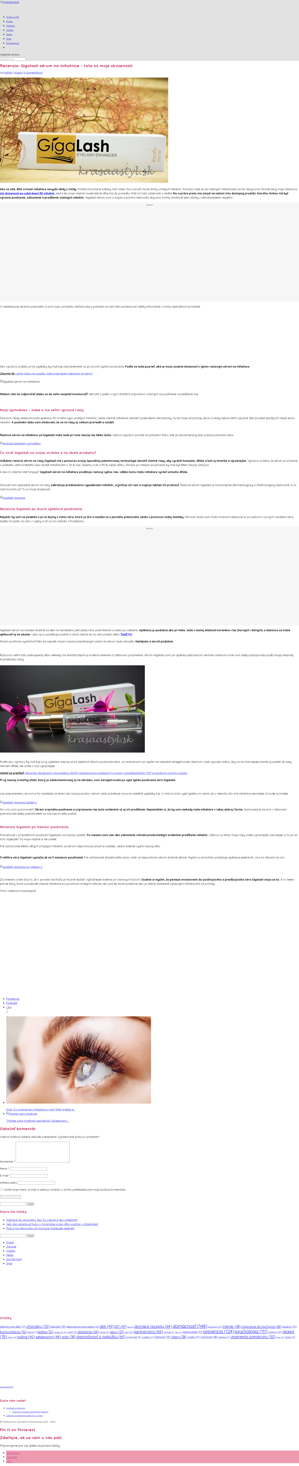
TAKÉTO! (126, 634)
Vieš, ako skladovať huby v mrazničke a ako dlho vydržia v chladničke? (52, 1224)
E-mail (5, 1175)
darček (58, 1326)
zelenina (224, 1337)
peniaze (169, 1332)
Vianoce (162, 1337)
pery (178, 1332)
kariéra (289, 1326)
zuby (280, 1337)
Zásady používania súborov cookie (24, 1415)
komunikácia (13, 1332)
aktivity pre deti (13, 1326)
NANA (8, 72)
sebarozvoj (48, 1336)
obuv (117, 1332)
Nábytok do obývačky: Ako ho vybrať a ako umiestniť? (42, 1220)
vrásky (193, 1337)
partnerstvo (148, 1331)
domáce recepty (153, 1326)
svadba (147, 1337)
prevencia (218, 1331)
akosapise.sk (6, 1386)
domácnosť (190, 1326)
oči (129, 1332)
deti (107, 1326)
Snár (9, 1263)
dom (131, 1327)
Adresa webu (8, 1182)
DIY (120, 1326)
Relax (9, 1255)
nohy (72, 1332)
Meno (4, 1168)
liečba (45, 1332)
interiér (231, 1326)
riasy (12, 1337)
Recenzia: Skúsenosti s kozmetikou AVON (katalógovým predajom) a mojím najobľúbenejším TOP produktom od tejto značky (106, 773)
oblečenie (88, 1332)
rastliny (275, 1332)
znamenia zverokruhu (253, 1336)
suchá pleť (133, 1337)
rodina (26, 1336)
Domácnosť (12, 43)
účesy (290, 1337)
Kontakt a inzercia (15, 1408)
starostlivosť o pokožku (101, 1336)
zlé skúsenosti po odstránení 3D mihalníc (27, 193)
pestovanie (192, 1332)
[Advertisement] (149, 254)
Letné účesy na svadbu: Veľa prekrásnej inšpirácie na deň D (54, 373)
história (215, 1326)
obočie (104, 1332)
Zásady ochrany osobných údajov (30, 1411)
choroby (38, 1326)
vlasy (179, 1337)
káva (32, 1332)
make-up (60, 1332)
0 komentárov (33, 72)
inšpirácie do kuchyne (261, 1326)
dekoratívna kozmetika (82, 1326)
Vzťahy (10, 1251)
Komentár (7, 1161)
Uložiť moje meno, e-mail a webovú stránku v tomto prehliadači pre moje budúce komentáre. (65, 1189)
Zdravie (11, 1246)
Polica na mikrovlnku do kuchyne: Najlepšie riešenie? (40, 1228)
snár (69, 1337)
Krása (18, 72)
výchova (209, 1337)
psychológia (251, 1331)
